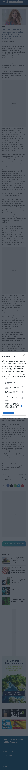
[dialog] (14, 385)
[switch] (22, 386)
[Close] (24, 355)
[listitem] (14, 383)
